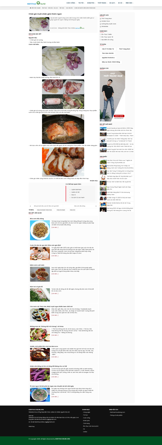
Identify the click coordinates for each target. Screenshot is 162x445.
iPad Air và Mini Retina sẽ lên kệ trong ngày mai (118, 204)
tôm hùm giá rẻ (107, 53)
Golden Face (106, 21)
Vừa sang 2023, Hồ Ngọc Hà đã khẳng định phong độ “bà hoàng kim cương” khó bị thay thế (120, 210)
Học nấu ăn (69, 8)
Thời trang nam (107, 18)
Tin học (85, 415)
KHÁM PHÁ (90, 3)
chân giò (33, 40)
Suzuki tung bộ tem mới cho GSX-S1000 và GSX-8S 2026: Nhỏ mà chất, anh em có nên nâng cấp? (120, 152)
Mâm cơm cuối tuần (37, 265)
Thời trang (86, 423)
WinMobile (105, 26)
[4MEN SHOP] (112, 96)
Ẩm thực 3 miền (107, 34)
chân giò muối (61, 210)
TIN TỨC (81, 3)
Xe (84, 429)
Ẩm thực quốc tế (107, 37)
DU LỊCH (112, 3)
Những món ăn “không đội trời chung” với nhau (46, 326)
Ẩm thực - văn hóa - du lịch (50, 8)
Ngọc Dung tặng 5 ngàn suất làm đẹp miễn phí (119, 188)
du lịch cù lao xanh (78, 197)
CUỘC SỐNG (70, 3)
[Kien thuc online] (36, 3)
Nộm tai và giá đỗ (36, 286)
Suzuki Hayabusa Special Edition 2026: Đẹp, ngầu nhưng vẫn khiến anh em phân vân (120, 129)
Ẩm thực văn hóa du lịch (90, 426)
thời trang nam (124, 49)
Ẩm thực (62, 8)
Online (85, 431)
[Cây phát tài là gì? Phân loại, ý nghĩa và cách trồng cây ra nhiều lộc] (103, 162)
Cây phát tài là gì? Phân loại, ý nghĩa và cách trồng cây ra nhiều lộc (119, 161)
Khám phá (86, 420)
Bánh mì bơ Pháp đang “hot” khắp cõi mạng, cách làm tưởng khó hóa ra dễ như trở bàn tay (120, 168)
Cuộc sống (86, 418)
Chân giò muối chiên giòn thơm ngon (84, 8)
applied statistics (108, 57)
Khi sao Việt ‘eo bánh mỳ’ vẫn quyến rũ (119, 182)
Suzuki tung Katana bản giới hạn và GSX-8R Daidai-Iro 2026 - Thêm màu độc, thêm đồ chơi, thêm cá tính (120, 136)
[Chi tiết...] (55, 227)
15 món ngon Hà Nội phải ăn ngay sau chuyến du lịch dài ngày (52, 386)
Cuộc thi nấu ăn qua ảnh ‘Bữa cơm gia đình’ (45, 245)
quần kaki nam (76, 189)
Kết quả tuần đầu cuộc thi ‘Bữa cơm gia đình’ (46, 206)
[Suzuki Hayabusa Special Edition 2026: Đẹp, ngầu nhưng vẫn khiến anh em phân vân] (103, 129)
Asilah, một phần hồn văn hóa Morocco (44, 346)
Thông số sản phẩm (116, 415)
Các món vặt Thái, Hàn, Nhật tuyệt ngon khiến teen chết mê (51, 306)
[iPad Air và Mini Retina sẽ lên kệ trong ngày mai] (103, 204)
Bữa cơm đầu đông (79, 206)
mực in (74, 195)
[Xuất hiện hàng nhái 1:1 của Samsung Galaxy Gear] (103, 193)
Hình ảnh (129, 3)
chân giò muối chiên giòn (44, 210)
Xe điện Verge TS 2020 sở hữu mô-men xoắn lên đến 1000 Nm (119, 199)
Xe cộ (120, 3)
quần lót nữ (75, 192)
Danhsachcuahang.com (117, 412)
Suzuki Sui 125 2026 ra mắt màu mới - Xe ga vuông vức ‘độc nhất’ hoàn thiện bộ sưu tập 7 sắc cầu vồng (120, 146)
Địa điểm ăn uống (107, 39)
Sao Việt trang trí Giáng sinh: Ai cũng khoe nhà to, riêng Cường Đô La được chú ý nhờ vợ (120, 173)
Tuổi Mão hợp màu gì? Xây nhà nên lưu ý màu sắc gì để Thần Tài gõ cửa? (119, 177)
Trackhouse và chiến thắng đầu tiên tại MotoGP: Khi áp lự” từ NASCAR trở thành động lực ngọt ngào (119, 141)
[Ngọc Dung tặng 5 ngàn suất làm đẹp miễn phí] (103, 188)
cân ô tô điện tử (108, 49)
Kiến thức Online (35, 8)
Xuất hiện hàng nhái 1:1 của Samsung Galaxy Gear (118, 193)
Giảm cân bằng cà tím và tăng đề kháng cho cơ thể (48, 366)
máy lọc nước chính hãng (111, 62)
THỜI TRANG (102, 3)
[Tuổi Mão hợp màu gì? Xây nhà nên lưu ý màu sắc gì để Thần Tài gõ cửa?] (103, 178)
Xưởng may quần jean (109, 24)
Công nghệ (86, 412)
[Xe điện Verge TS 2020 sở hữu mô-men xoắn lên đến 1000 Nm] (103, 198)
